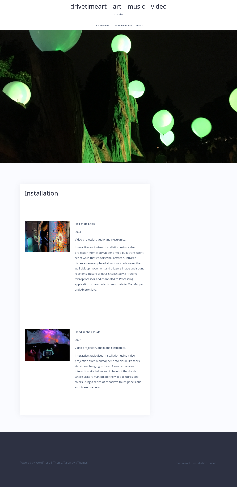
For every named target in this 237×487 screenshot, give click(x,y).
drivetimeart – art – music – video (118, 6)
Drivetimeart (103, 25)
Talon (67, 462)
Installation (123, 25)
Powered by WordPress (35, 462)
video (139, 25)
